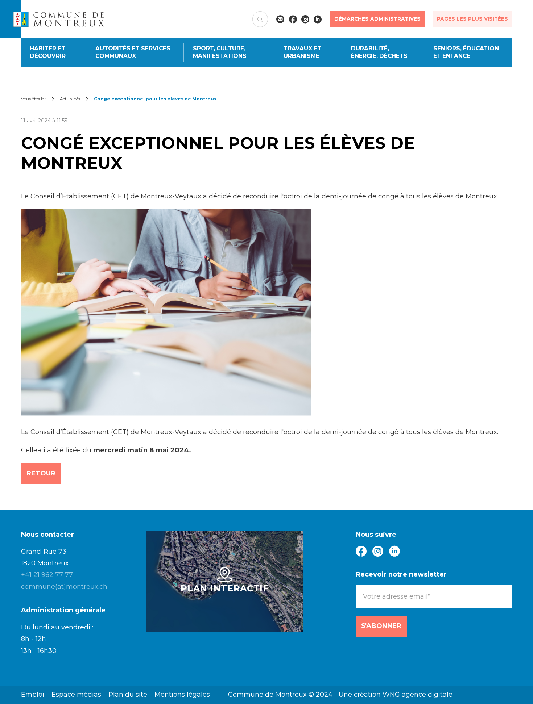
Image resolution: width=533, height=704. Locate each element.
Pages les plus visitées (472, 19)
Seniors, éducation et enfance (466, 52)
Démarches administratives (377, 19)
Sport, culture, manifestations (220, 52)
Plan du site (127, 695)
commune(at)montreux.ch (64, 587)
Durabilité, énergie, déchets (379, 52)
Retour (40, 473)
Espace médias (76, 695)
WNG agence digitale (418, 695)
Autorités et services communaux (132, 52)
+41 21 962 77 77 (47, 575)
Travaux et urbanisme (302, 52)
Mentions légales (182, 695)
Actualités (70, 98)
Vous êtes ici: (33, 98)
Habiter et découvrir (48, 52)
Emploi (32, 695)
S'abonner (381, 626)
